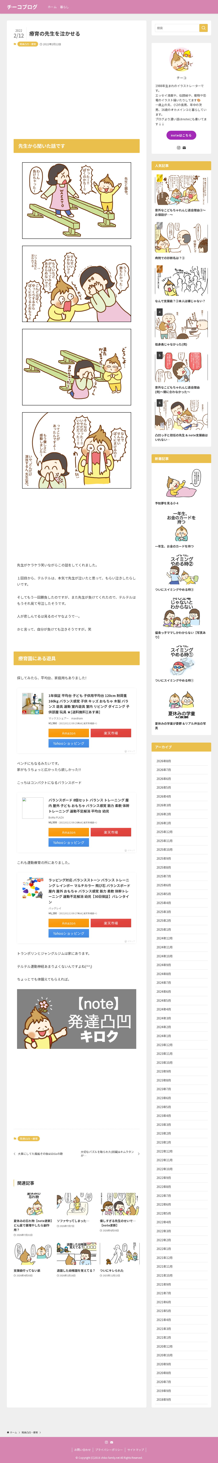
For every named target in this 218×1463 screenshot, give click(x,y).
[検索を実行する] (203, 28)
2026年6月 (163, 778)
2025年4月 (163, 903)
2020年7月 (163, 1382)
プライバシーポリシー (109, 1450)
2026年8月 (163, 761)
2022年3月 (163, 1231)
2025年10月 (164, 849)
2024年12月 (164, 938)
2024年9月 (163, 965)
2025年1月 (163, 929)
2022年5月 (163, 1213)
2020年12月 (164, 1346)
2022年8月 (163, 1186)
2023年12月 (164, 1045)
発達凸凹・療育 (28, 44)
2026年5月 (163, 787)
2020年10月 (164, 1355)
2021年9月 (163, 1284)
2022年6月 (163, 1204)
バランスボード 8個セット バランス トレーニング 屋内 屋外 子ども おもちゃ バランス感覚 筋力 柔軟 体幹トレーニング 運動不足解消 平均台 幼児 (89, 805)
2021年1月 (163, 1337)
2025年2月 (163, 920)
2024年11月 (164, 947)
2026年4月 (163, 796)
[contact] (184, 148)
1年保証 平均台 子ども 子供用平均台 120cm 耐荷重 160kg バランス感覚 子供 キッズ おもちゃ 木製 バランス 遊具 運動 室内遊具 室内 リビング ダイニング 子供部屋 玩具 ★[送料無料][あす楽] (89, 703)
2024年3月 (163, 1018)
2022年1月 (163, 1249)
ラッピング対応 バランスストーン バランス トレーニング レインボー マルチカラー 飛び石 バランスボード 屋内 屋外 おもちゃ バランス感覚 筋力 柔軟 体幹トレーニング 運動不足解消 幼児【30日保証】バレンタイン (89, 890)
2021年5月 (163, 1311)
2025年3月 (163, 912)
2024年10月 (164, 956)
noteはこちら (181, 135)
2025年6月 (163, 885)
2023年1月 (163, 1142)
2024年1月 (163, 1036)
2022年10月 (164, 1169)
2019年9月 (163, 1391)
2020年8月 (163, 1373)
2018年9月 (163, 1399)
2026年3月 (163, 805)
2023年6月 (163, 1098)
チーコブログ (22, 6)
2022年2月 (163, 1240)
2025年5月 (163, 894)
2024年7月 (163, 982)
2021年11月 (164, 1266)
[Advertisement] (76, 90)
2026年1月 (163, 823)
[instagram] (178, 148)
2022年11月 (164, 1160)
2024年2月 (163, 1027)
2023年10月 (164, 1062)
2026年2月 (163, 814)
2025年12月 (164, 832)
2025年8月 (163, 867)
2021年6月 (163, 1302)
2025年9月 (163, 858)
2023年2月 (163, 1133)
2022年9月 (163, 1178)
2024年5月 (163, 1000)
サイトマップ (135, 1450)
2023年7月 (163, 1089)
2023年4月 (163, 1115)
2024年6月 (163, 991)
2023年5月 (163, 1107)
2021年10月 (164, 1275)
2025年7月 (163, 876)
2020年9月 (163, 1364)
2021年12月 (164, 1257)
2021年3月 (163, 1329)
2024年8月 (163, 974)
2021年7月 (163, 1293)
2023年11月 (164, 1053)
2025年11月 (164, 841)
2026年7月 (163, 770)
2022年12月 (164, 1151)
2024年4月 (163, 1009)
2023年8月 (163, 1080)
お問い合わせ (82, 1450)
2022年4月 (163, 1222)
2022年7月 (163, 1195)
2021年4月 (163, 1320)
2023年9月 (163, 1071)
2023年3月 (163, 1124)
